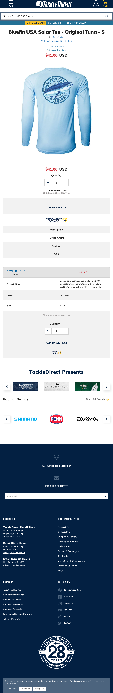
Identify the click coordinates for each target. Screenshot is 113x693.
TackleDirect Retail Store (19, 527)
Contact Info (64, 532)
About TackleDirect (12, 590)
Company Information (13, 594)
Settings (12, 688)
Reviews (56, 245)
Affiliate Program (11, 619)
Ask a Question (58, 50)
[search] (107, 16)
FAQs (60, 570)
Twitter (67, 623)
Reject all (25, 688)
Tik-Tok (67, 616)
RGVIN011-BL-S (16, 271)
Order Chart (57, 237)
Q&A (56, 254)
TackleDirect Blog (72, 590)
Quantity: (56, 175)
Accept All (39, 688)
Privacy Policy (10, 683)
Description (56, 229)
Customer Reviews (12, 599)
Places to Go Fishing (67, 565)
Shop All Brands (95, 399)
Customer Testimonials (14, 604)
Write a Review (56, 46)
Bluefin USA (58, 37)
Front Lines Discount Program (17, 614)
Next (106, 386)
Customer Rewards (12, 609)
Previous (6, 386)
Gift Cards (63, 556)
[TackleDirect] (54, 4)
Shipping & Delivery (67, 536)
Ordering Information (68, 541)
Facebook (68, 596)
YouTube (68, 609)
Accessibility (64, 527)
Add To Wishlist (57, 207)
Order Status (64, 546)
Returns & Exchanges (68, 551)
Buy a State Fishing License (71, 561)
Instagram (69, 603)
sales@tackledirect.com (14, 552)
